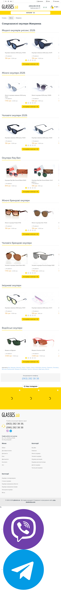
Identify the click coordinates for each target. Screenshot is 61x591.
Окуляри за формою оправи (9, 486)
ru (6, 1)
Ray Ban (34, 447)
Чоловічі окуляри (36, 456)
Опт (3, 465)
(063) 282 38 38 (30, 378)
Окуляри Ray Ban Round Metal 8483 (15, 180)
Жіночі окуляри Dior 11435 (39, 222)
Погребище (23, 369)
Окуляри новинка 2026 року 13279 (42, 52)
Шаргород (41, 369)
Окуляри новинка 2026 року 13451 (15, 308)
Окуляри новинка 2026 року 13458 (15, 52)
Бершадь (13, 367)
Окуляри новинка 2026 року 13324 (15, 137)
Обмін (3, 447)
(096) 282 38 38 (14, 427)
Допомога (40, 1)
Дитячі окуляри (36, 465)
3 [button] (30, 60)
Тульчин (29, 369)
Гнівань (28, 367)
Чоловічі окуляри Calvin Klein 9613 (15, 265)
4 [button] (33, 60)
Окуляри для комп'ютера (39, 462)
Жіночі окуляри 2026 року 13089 (41, 95)
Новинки (34, 450)
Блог (49, 1)
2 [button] (28, 60)
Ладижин (49, 367)
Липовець (56, 367)
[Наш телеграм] (23, 569)
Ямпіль (47, 369)
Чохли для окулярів (37, 467)
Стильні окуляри (6, 481)
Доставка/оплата (7, 450)
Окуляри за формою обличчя (10, 484)
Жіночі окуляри (36, 453)
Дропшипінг (5, 459)
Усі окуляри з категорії (29, 64)
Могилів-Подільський (8, 369)
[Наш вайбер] (23, 529)
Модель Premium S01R (38, 350)
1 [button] (26, 60)
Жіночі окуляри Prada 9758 (13, 222)
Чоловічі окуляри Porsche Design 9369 (43, 265)
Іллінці (33, 367)
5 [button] (35, 60)
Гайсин (23, 367)
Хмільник (35, 369)
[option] (16, 47)
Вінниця (18, 367)
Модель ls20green (10, 350)
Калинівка (38, 367)
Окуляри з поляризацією (9, 478)
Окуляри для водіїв (37, 459)
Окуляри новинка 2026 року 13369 (42, 137)
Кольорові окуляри (7, 489)
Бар (9, 367)
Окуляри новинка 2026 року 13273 (42, 308)
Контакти (56, 1)
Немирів (17, 369)
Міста (3, 492)
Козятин (44, 367)
